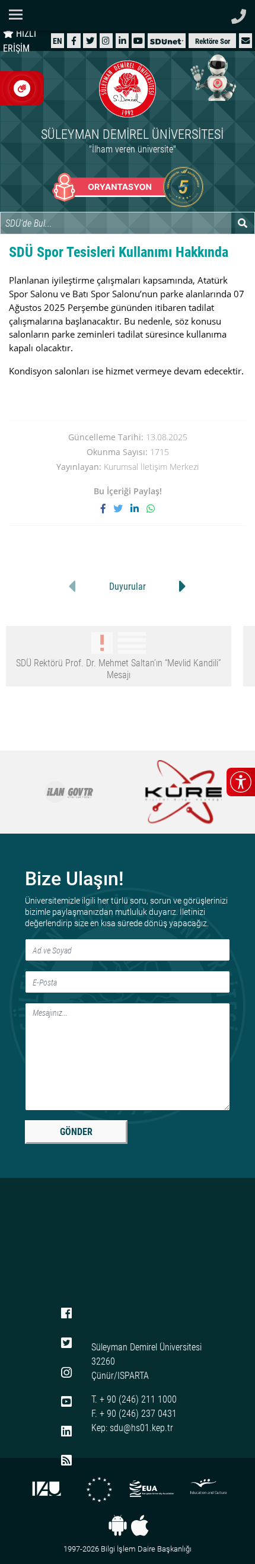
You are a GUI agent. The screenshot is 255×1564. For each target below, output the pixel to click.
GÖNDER (76, 1131)
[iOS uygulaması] (139, 1525)
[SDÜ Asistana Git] (213, 77)
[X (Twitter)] (90, 40)
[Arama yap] (243, 223)
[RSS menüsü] (66, 1461)
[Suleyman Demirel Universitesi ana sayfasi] (127, 15)
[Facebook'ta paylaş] (107, 508)
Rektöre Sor (212, 41)
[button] (245, 40)
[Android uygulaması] (117, 1525)
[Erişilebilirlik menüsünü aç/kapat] (241, 782)
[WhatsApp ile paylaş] (150, 508)
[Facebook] (74, 40)
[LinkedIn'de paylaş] (138, 508)
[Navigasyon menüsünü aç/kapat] (19, 14)
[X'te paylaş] (121, 508)
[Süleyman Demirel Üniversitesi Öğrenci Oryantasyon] (127, 187)
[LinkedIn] (122, 40)
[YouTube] (138, 40)
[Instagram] (106, 40)
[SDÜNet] (166, 40)
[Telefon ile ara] (238, 13)
